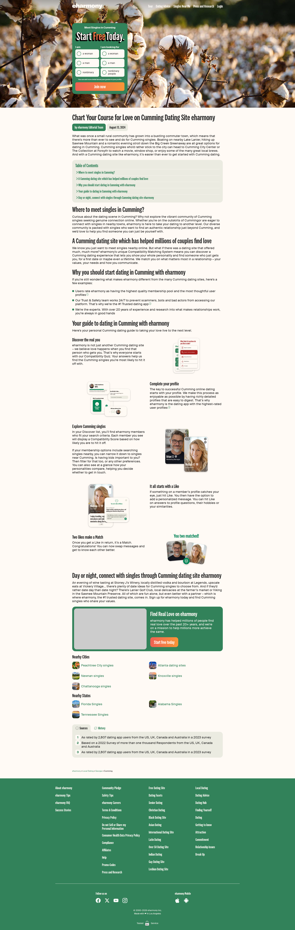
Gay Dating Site (156, 861)
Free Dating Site (157, 787)
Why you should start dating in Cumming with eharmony (106, 185)
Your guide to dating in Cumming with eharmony (103, 191)
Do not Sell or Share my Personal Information (114, 826)
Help (104, 857)
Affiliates (106, 850)
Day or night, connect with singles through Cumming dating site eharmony (116, 197)
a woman (88, 53)
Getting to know (203, 824)
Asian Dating (155, 824)
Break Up (200, 854)
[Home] (87, 6)
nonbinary (88, 72)
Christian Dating (157, 810)
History (101, 728)
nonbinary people (113, 72)
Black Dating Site (157, 817)
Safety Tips (107, 795)
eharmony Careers (111, 802)
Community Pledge (111, 787)
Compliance (108, 842)
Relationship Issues (205, 847)
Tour (150, 6)
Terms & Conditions (112, 810)
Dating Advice (163, 6)
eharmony (76, 771)
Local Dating (88, 771)
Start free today (164, 642)
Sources (84, 728)
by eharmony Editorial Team (89, 127)
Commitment (202, 839)
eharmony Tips (62, 795)
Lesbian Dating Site (158, 869)
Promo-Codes (109, 864)
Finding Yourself (203, 810)
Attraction (200, 832)
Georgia (98, 771)
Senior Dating (155, 802)
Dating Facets (155, 795)
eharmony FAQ (62, 802)
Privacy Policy (109, 817)
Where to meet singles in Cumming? (96, 172)
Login (220, 6)
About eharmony (63, 787)
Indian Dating (155, 854)
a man (86, 63)
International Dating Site (161, 832)
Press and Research (203, 6)
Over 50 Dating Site (159, 847)
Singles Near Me (181, 6)
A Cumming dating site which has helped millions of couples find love (113, 178)
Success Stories (63, 810)
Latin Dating (155, 839)
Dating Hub (200, 802)
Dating (198, 817)
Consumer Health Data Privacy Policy (121, 835)
